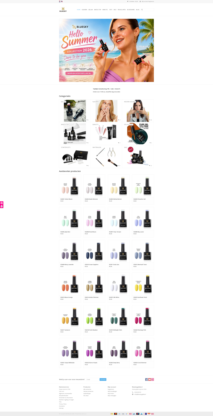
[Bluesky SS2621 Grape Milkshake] (70, 349)
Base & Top (97, 9)
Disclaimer (62, 406)
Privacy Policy (62, 404)
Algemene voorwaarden (65, 393)
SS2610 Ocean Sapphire (91, 264)
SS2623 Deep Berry (114, 362)
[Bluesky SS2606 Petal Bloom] (94, 218)
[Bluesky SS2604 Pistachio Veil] (143, 185)
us (62, 1)
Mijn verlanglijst (112, 395)
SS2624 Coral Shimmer (139, 362)
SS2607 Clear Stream (115, 232)
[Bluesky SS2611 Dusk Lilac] (119, 251)
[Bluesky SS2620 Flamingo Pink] (143, 316)
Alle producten (87, 389)
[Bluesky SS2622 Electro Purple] (94, 349)
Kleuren (84, 9)
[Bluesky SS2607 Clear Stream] (119, 218)
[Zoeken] (142, 9)
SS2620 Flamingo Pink (139, 330)
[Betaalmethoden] (112, 413)
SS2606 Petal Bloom (90, 232)
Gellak (90, 9)
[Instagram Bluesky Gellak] (152, 379)
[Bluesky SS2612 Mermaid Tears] (143, 251)
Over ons (61, 391)
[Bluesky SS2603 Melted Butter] (119, 185)
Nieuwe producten (88, 391)
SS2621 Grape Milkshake (67, 362)
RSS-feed (85, 395)
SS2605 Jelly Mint (65, 232)
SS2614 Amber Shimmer (92, 297)
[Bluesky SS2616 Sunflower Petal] (143, 284)
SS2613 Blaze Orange (66, 297)
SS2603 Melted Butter (115, 199)
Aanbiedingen (87, 393)
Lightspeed (83, 414)
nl (59, 1)
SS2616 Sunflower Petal (140, 297)
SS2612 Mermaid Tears (140, 264)
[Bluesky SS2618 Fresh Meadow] (94, 316)
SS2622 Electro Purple (91, 362)
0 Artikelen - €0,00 (133, 1)
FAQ (60, 402)
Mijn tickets (111, 393)
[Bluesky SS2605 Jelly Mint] (70, 218)
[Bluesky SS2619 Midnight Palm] (119, 316)
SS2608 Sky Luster (138, 232)
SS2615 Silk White (114, 297)
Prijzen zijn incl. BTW (64, 389)
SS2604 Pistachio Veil (139, 199)
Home (78, 9)
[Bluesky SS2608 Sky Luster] (143, 218)
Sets (110, 9)
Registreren (111, 389)
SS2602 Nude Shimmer (91, 199)
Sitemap (61, 408)
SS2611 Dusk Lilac (114, 264)
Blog (137, 9)
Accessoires (131, 9)
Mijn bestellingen (112, 391)
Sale (115, 9)
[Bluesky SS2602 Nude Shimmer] (94, 185)
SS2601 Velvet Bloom (66, 199)
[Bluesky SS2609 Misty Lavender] (70, 251)
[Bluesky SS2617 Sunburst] (70, 316)
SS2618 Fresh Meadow (91, 330)
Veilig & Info (122, 9)
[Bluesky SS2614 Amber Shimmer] (94, 284)
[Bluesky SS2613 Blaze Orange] (70, 284)
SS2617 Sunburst (65, 330)
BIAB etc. (105, 9)
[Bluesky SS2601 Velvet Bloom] (70, 185)
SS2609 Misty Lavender (67, 264)
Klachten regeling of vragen (66, 400)
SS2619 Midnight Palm (115, 330)
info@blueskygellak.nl (140, 394)
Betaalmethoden (63, 395)
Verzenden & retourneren (66, 397)
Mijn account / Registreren (148, 1)
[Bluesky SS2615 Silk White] (119, 284)
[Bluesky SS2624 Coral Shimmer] (143, 349)
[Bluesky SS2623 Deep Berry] (119, 349)
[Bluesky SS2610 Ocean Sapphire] (94, 251)
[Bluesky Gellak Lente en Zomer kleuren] (106, 50)
